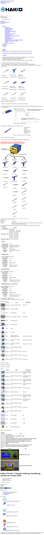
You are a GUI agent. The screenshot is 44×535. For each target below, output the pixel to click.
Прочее (6, 41)
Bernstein (8, 522)
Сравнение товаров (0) (4, 22)
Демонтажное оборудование (10, 31)
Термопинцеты (8, 30)
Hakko (10, 478)
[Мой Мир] (4, 488)
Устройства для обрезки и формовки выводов (14, 39)
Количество (2, 484)
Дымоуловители (8, 38)
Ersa (7, 515)
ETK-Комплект (9, 501)
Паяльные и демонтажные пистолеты (12, 35)
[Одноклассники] (2, 488)
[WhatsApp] (10, 488)
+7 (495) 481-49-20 (6, 493)
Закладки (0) (2, 21)
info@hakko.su (3, 3)
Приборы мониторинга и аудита (11, 40)
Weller (7, 511)
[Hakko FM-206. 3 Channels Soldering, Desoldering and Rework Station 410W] (17, 53)
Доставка (4, 45)
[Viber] (9, 488)
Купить (2, 485)
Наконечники (7, 36)
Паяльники (7, 32)
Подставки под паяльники (10, 33)
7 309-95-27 (3, 0)
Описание (5, 55)
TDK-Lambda (9, 530)
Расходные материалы (9, 37)
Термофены (7, 27)
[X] (6, 488)
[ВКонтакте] (1, 488)
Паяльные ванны (8, 34)
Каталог (4, 26)
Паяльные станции (8, 28)
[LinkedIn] (7, 488)
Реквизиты (5, 44)
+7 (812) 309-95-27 (6, 492)
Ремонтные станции (9, 29)
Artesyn (7, 526)
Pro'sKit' (8, 505)
